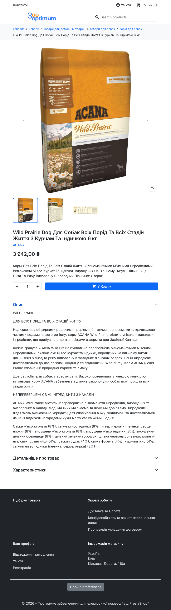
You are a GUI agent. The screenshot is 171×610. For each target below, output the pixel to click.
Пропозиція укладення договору (115, 529)
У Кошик (101, 286)
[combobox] (125, 17)
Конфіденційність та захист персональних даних (122, 520)
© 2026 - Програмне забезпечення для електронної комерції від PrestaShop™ (85, 603)
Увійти (18, 561)
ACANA (19, 245)
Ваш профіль (23, 543)
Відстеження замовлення (33, 554)
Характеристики (30, 470)
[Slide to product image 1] (25, 210)
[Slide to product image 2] (55, 210)
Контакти (20, 5)
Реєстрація (22, 568)
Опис (18, 304)
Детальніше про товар (36, 458)
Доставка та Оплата (104, 511)
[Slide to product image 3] (85, 210)
